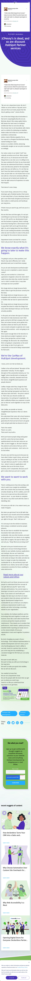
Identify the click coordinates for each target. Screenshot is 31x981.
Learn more (6, 843)
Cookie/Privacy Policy (22, 967)
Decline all (23, 977)
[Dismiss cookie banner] (28, 963)
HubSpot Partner (23, 714)
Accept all (11, 977)
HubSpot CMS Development (6, 714)
